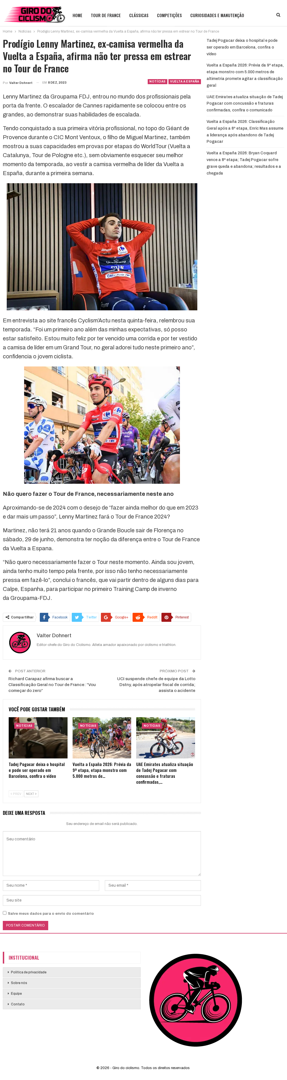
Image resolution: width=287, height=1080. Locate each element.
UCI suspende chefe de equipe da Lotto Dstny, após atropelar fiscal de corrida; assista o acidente (156, 685)
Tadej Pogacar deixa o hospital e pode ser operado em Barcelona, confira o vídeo (242, 47)
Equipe (16, 994)
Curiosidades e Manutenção (217, 15)
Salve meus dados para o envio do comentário (51, 914)
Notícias (157, 81)
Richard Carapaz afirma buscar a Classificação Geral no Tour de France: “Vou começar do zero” (52, 685)
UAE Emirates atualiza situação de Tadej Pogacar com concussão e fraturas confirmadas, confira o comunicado (245, 104)
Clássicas (139, 15)
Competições (169, 15)
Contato (18, 1004)
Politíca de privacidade (29, 972)
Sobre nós (19, 983)
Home (77, 15)
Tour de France (106, 15)
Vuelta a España (184, 81)
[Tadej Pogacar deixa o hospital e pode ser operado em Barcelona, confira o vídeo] (38, 737)
